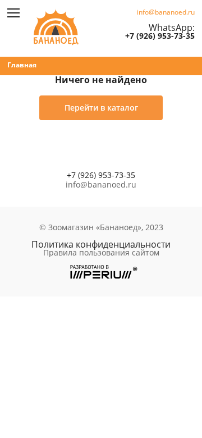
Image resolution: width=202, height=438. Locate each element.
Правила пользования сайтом (101, 253)
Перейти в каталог (101, 107)
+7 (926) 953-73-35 (160, 36)
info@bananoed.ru (166, 12)
